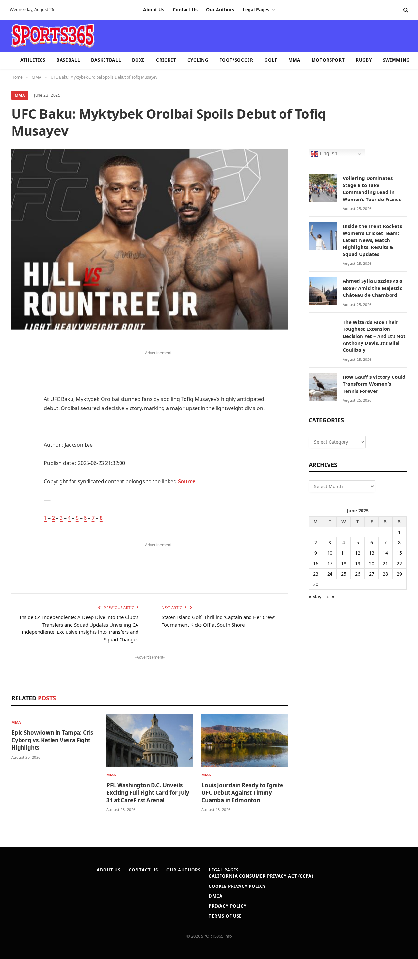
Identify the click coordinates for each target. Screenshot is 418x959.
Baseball (68, 60)
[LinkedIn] (17, 395)
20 (371, 563)
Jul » (329, 596)
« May (315, 596)
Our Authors (220, 10)
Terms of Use (225, 916)
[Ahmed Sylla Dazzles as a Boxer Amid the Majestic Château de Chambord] (323, 291)
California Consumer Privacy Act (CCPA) (261, 876)
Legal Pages (256, 10)
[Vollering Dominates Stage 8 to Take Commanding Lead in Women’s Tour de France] (323, 188)
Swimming (396, 60)
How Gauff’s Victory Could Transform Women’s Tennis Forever (374, 384)
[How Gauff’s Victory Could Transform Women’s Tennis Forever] (323, 387)
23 (315, 574)
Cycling (198, 60)
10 (329, 553)
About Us (153, 10)
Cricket (166, 60)
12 (357, 553)
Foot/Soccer (236, 60)
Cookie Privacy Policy (237, 886)
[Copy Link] (17, 528)
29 (399, 574)
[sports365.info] (53, 36)
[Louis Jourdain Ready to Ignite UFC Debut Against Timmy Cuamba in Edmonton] (244, 740)
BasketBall (106, 60)
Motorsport (328, 60)
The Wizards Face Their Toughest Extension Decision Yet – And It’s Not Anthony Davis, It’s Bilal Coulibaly (374, 336)
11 (343, 553)
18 (343, 563)
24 (329, 574)
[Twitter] (17, 378)
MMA (294, 60)
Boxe (138, 60)
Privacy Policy (228, 906)
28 (385, 574)
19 (357, 563)
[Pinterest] (17, 411)
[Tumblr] (17, 445)
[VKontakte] (17, 478)
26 (357, 574)
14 (385, 553)
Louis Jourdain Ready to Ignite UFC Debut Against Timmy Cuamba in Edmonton (242, 792)
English (327, 154)
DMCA (216, 896)
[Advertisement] (246, 35)
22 (399, 563)
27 (371, 574)
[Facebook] (17, 361)
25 (343, 574)
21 (385, 563)
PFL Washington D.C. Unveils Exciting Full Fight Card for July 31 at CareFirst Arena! (147, 792)
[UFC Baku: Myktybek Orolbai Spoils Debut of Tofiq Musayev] (149, 239)
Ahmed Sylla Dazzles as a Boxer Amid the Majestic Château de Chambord (372, 288)
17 (329, 563)
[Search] (405, 10)
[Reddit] (17, 461)
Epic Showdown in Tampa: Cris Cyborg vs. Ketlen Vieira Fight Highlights (52, 740)
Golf (271, 60)
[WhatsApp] (17, 511)
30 (315, 584)
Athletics (32, 60)
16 (315, 563)
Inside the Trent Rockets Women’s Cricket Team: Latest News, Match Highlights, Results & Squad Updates (372, 240)
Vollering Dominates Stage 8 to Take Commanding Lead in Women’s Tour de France (372, 188)
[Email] (17, 428)
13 (371, 553)
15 (399, 553)
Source (186, 481)
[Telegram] (17, 495)
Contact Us (185, 10)
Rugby (364, 60)
